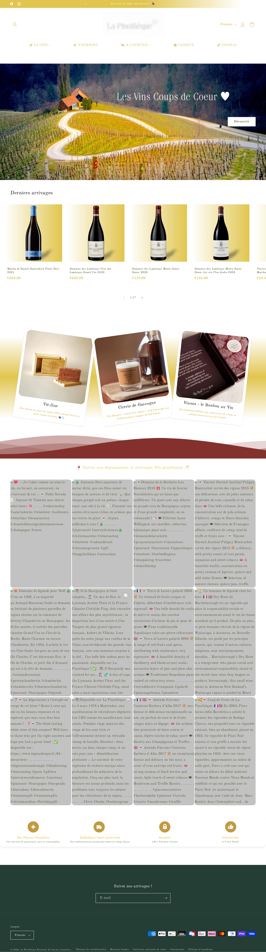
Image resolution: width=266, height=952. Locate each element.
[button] (15, 24)
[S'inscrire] (165, 898)
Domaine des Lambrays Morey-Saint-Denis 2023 (156, 271)
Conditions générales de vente (149, 949)
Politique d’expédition (200, 949)
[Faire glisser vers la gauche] (123, 297)
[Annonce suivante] (180, 4)
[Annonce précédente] (85, 4)
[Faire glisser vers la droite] (142, 297)
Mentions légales (119, 949)
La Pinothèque (28, 950)
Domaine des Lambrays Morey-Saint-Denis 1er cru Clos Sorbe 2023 (219, 271)
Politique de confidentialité (91, 949)
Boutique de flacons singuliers (54, 950)
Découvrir (241, 121)
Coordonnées (177, 949)
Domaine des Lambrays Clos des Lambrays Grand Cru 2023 (90, 271)
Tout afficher (133, 305)
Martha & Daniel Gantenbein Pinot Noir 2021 (33, 271)
